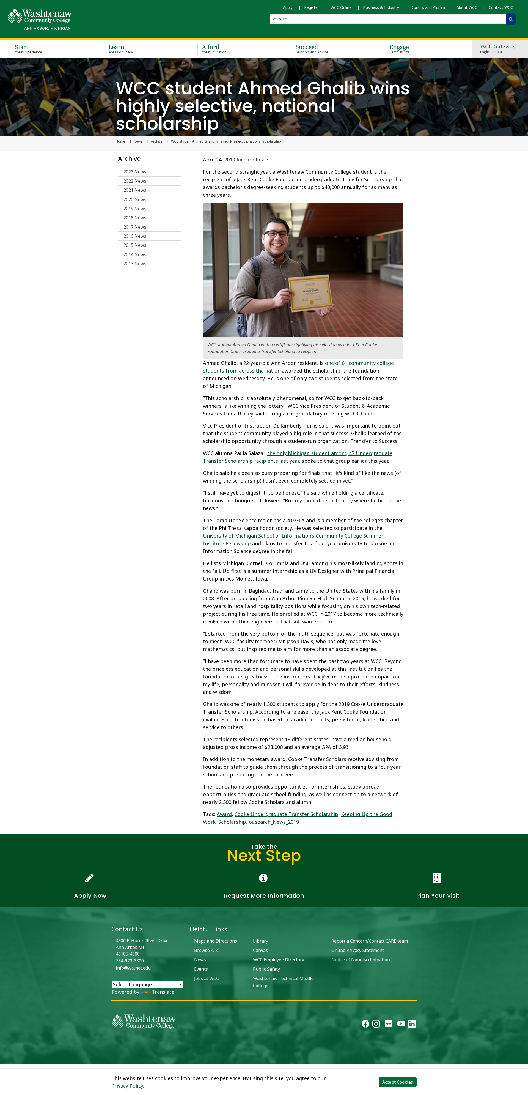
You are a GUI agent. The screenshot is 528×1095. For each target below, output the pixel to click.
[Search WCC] (511, 19)
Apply (288, 7)
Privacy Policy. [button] (127, 1085)
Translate (163, 992)
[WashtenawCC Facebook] (365, 1025)
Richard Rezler (253, 159)
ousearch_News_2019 (274, 821)
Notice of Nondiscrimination (360, 960)
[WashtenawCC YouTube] (401, 1025)
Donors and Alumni (428, 7)
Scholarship (232, 821)
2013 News (134, 264)
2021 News (134, 190)
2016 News (134, 236)
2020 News (134, 199)
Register (311, 7)
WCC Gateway (498, 49)
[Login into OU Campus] (3, 1059)
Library (260, 941)
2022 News (134, 181)
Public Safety (266, 969)
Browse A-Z (206, 950)
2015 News (134, 245)
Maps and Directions (215, 941)
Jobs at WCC (206, 978)
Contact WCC (501, 7)
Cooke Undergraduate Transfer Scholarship (286, 814)
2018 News (134, 218)
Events (201, 969)
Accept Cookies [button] (397, 1082)
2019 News (134, 209)
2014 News (134, 254)
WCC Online (341, 7)
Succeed (312, 48)
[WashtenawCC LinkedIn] (412, 1025)
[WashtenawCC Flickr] (388, 1025)
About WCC (467, 7)
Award (224, 814)
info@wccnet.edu (133, 968)
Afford (214, 48)
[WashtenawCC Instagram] (376, 1025)
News (138, 141)
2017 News (134, 227)
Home (120, 141)
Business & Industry (381, 7)
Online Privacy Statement (357, 950)
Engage (399, 48)
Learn (120, 48)
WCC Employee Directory (278, 960)
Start (28, 48)
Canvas (260, 950)
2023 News (134, 172)
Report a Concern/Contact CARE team (369, 941)
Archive (157, 141)
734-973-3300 (130, 961)
